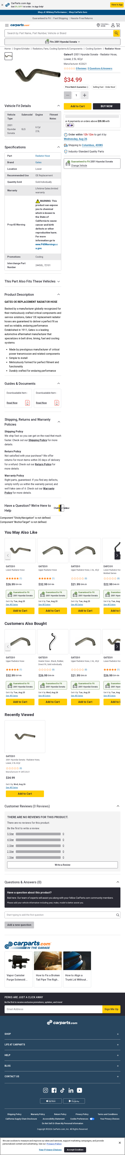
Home (8, 48)
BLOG (8, 1065)
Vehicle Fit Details (18, 106)
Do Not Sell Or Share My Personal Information (62, 1123)
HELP (7, 1055)
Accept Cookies (75, 1149)
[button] (62, 5)
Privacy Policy (82, 1114)
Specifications (15, 147)
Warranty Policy (38, 1114)
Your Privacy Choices (109, 1119)
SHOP (8, 1034)
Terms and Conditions (108, 1114)
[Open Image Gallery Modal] (37, 75)
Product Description (19, 295)
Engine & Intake (22, 48)
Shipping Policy (37, 440)
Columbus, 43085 (92, 145)
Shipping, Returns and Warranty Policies (27, 422)
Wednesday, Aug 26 (75, 138)
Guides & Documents (20, 384)
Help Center (62, 508)
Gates (38, 162)
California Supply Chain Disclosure (21, 1119)
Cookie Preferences (79, 1119)
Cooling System (94, 48)
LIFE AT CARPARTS (15, 1044)
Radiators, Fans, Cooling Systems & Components (58, 48)
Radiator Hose (42, 156)
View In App (117, 5)
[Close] (119, 1142)
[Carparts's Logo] (20, 25)
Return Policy (43, 464)
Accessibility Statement (54, 1119)
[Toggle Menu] (7, 25)
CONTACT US (12, 1076)
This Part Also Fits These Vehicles (30, 281)
